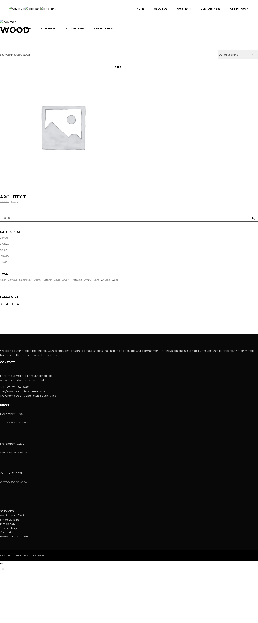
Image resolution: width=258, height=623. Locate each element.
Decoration (25, 279)
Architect (13, 197)
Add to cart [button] (64, 184)
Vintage (105, 279)
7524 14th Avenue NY (14, 609)
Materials (76, 279)
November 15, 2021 (12, 443)
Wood (115, 279)
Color (3, 279)
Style (96, 279)
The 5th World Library (15, 423)
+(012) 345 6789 (15, 600)
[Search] (253, 218)
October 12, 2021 (11, 473)
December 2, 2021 (12, 414)
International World (14, 452)
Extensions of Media (13, 482)
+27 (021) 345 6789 (17, 387)
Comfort (12, 279)
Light (57, 279)
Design (38, 279)
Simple (87, 279)
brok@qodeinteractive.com (18, 604)
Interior (48, 279)
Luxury (66, 279)
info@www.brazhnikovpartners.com (24, 391)
